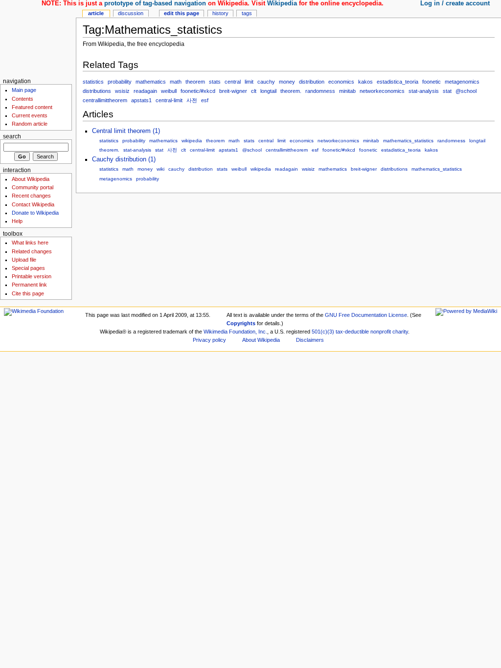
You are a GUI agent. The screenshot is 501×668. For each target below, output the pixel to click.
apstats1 (141, 100)
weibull (169, 91)
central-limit (169, 100)
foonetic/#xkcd (198, 91)
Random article (29, 124)
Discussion (130, 13)
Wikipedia (282, 3)
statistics (93, 82)
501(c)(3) (323, 331)
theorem (195, 82)
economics (341, 82)
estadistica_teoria (397, 82)
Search (12, 136)
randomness (320, 91)
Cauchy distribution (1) (124, 159)
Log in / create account (455, 3)
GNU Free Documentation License (366, 315)
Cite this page (28, 293)
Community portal (32, 187)
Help (17, 221)
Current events (29, 115)
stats (215, 82)
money (287, 82)
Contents (22, 99)
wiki (160, 169)
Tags (247, 13)
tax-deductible (352, 331)
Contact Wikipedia (33, 204)
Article (96, 13)
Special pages (28, 268)
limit (249, 82)
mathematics (151, 82)
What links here (30, 242)
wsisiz (122, 91)
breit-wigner (233, 91)
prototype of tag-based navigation (155, 3)
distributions (97, 91)
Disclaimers (310, 340)
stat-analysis (424, 91)
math (176, 82)
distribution (311, 82)
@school (466, 91)
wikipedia (192, 140)
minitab (347, 91)
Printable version (31, 276)
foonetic (431, 82)
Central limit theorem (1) (126, 131)
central (233, 82)
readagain (145, 91)
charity (400, 331)
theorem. (290, 91)
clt (253, 91)
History (220, 13)
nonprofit (380, 331)
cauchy (266, 82)
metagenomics (462, 82)
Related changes (32, 251)
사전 (191, 100)
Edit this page (181, 13)
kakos (365, 82)
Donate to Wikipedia (35, 213)
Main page (24, 90)
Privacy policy (209, 340)
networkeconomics (382, 91)
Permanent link (29, 285)
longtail (268, 91)
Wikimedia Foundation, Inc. (235, 331)
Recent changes (31, 196)
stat (447, 91)
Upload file (24, 260)
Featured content (32, 107)
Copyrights (241, 323)
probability (120, 82)
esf (204, 100)
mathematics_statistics (408, 140)
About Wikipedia (30, 179)
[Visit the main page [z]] (38, 38)
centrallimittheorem (105, 100)
